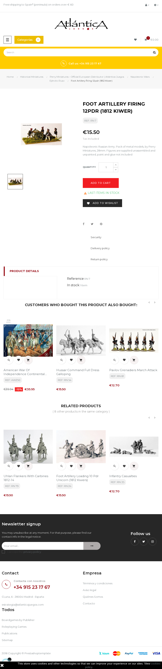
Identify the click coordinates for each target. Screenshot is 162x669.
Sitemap (7, 640)
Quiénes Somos (93, 596)
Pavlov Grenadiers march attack (133, 370)
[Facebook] (134, 541)
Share (83, 224)
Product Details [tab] (24, 271)
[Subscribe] (92, 546)
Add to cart (101, 182)
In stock (73, 285)
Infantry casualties (123, 476)
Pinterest (101, 224)
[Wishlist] (136, 39)
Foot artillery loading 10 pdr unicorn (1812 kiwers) (77, 478)
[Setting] (156, 5)
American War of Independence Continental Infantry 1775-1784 (24, 372)
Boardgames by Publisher (18, 620)
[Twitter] (143, 541)
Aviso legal (89, 590)
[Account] (147, 5)
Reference (75, 279)
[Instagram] (152, 541)
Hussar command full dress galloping (77, 372)
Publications (9, 633)
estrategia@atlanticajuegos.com (23, 604)
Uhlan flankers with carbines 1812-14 (26, 478)
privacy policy (32, 551)
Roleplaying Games (14, 626)
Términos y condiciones (97, 583)
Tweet (92, 224)
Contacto (89, 603)
